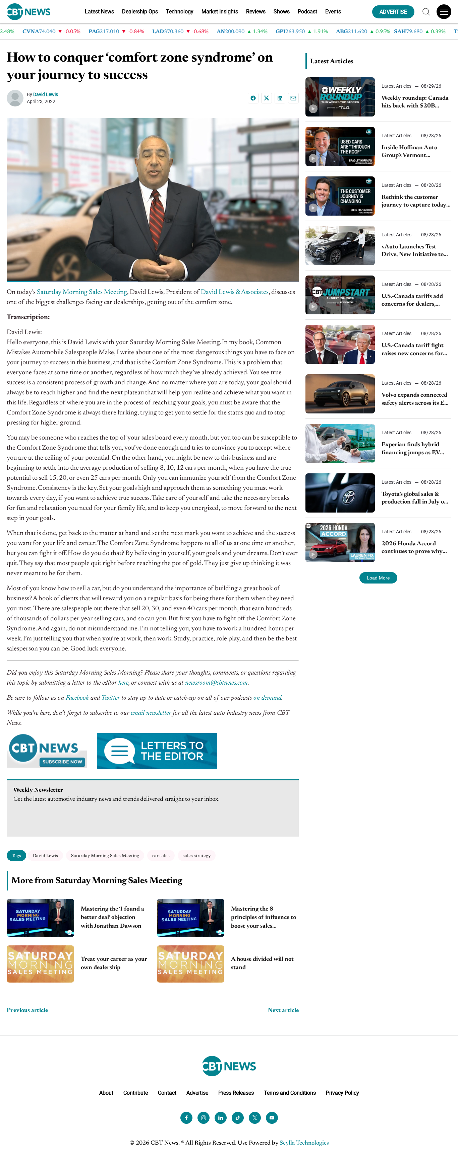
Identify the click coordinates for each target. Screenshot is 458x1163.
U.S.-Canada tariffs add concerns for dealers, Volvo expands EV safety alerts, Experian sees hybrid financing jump (414, 301)
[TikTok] (238, 1118)
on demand (267, 698)
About (106, 1093)
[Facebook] (253, 98)
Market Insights (220, 11)
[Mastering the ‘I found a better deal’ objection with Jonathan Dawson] (40, 918)
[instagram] (203, 1118)
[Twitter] (255, 1118)
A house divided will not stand (262, 963)
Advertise (197, 1093)
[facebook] (186, 1118)
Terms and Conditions (290, 1093)
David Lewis (45, 94)
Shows (282, 11)
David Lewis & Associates (235, 292)
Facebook (77, 698)
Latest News (99, 11)
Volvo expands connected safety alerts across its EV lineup (415, 399)
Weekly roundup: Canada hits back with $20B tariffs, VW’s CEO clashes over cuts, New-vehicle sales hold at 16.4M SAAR (415, 102)
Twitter (110, 698)
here (123, 683)
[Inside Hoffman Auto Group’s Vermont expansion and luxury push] (340, 146)
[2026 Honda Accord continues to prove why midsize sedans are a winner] (340, 542)
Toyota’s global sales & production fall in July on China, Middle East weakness (415, 499)
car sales (161, 856)
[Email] (293, 98)
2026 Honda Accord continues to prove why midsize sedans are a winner (412, 548)
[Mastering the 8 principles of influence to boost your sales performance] (190, 918)
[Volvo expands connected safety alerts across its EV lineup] (340, 393)
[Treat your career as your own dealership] (40, 964)
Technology (179, 11)
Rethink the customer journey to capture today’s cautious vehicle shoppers (416, 202)
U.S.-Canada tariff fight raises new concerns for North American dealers (413, 350)
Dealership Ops (140, 11)
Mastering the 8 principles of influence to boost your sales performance (263, 918)
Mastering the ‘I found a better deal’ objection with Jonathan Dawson (112, 917)
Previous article (27, 1011)
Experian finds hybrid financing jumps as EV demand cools (411, 449)
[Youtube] (272, 1118)
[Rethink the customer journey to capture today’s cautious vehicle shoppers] (340, 196)
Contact (167, 1093)
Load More (378, 577)
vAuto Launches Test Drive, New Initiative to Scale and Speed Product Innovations (414, 251)
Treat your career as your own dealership (114, 963)
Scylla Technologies (304, 1143)
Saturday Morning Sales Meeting (82, 292)
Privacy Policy (342, 1093)
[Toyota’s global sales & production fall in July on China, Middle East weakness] (340, 493)
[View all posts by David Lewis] (17, 98)
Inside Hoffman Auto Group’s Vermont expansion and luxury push (410, 152)
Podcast (307, 11)
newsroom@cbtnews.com (216, 683)
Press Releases (236, 1093)
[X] (266, 98)
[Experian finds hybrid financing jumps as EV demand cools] (340, 443)
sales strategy (197, 856)
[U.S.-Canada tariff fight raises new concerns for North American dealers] (340, 344)
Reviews (256, 11)
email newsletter (151, 713)
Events (333, 11)
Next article (283, 1011)
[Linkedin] (280, 98)
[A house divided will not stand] (190, 964)
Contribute (135, 1093)
